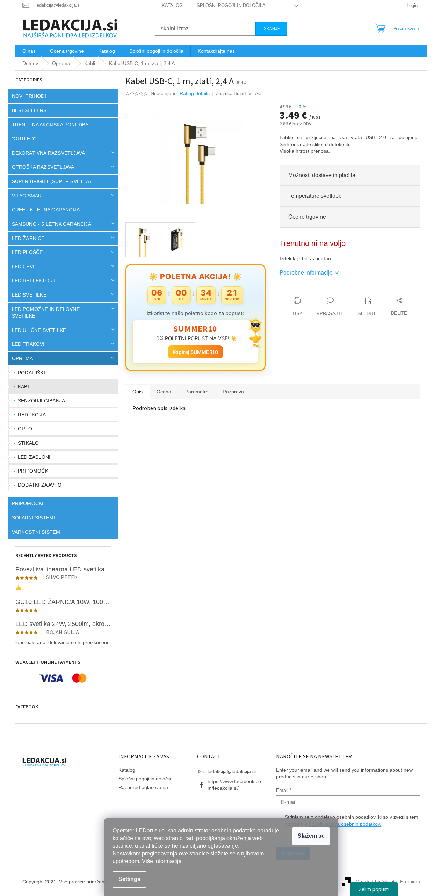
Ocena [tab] (164, 391)
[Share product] (399, 307)
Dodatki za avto (39, 485)
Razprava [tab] (233, 391)
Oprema (22, 358)
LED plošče (27, 252)
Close (319, 293)
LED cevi (23, 266)
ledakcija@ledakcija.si (232, 771)
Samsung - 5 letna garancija (51, 224)
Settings (129, 879)
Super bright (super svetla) (51, 181)
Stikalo (28, 443)
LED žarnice (28, 238)
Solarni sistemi (33, 517)
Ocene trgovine (307, 217)
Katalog (172, 5)
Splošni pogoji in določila (231, 5)
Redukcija (32, 414)
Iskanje (271, 28)
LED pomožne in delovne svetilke (46, 312)
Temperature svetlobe (315, 196)
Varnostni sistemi (37, 532)
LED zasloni (34, 457)
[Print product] (297, 307)
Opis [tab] (137, 391)
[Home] (30, 63)
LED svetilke (29, 295)
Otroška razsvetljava (43, 167)
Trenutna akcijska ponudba (50, 125)
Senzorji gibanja (41, 400)
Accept (311, 836)
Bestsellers (29, 110)
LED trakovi (28, 344)
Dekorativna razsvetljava (48, 153)
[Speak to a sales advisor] (330, 307)
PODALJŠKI (31, 373)
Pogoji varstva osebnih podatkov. (345, 824)
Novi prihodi (29, 96)
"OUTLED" (24, 138)
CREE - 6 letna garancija (46, 209)
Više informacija (162, 861)
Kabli (25, 386)
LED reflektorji (34, 280)
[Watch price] (367, 307)
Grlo (25, 428)
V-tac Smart (28, 195)
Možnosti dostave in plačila (321, 175)
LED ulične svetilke (39, 330)
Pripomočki (34, 471)
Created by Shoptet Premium (388, 881)
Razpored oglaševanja (143, 787)
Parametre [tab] (197, 391)
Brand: (247, 93)
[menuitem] (29, 51)
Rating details (195, 93)
